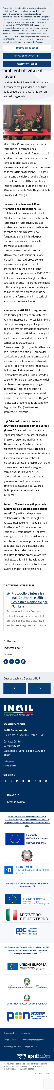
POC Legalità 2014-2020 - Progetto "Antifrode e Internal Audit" (27, 885)
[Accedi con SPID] (39, 1056)
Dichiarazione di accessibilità (32, 1039)
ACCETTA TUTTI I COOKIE (27, 63)
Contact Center (12, 741)
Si (15, 688)
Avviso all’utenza (10, 1039)
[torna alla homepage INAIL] (18, 710)
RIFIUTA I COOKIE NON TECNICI (27, 55)
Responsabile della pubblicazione (17, 1032)
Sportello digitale (10, 765)
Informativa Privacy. (34, 42)
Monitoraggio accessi (12, 1046)
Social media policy (43, 1073)
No (39, 688)
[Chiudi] (50, 4)
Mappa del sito (30, 1046)
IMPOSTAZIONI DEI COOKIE (27, 47)
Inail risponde (8, 761)
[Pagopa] (21, 1056)
